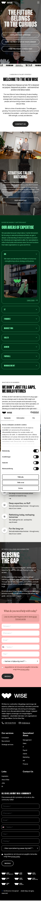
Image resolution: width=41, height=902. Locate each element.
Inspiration (5, 776)
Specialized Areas (28, 734)
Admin (25, 754)
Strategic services (7, 744)
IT (23, 747)
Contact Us (28, 771)
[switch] (36, 456)
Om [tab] (33, 418)
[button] (38, 3)
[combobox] (4, 647)
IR (2, 786)
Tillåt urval (20, 482)
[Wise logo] (8, 3)
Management (27, 740)
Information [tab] (20, 418)
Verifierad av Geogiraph (11, 891)
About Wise (5, 779)
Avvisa (20, 488)
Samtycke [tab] (7, 418)
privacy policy (24, 669)
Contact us (20, 124)
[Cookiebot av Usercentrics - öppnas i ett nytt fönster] (30, 412)
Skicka (7, 676)
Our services (7, 733)
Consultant (5, 737)
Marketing (26, 757)
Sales (24, 743)
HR (24, 760)
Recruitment (6, 741)
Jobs (3, 783)
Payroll (25, 750)
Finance (25, 764)
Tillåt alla (20, 477)
